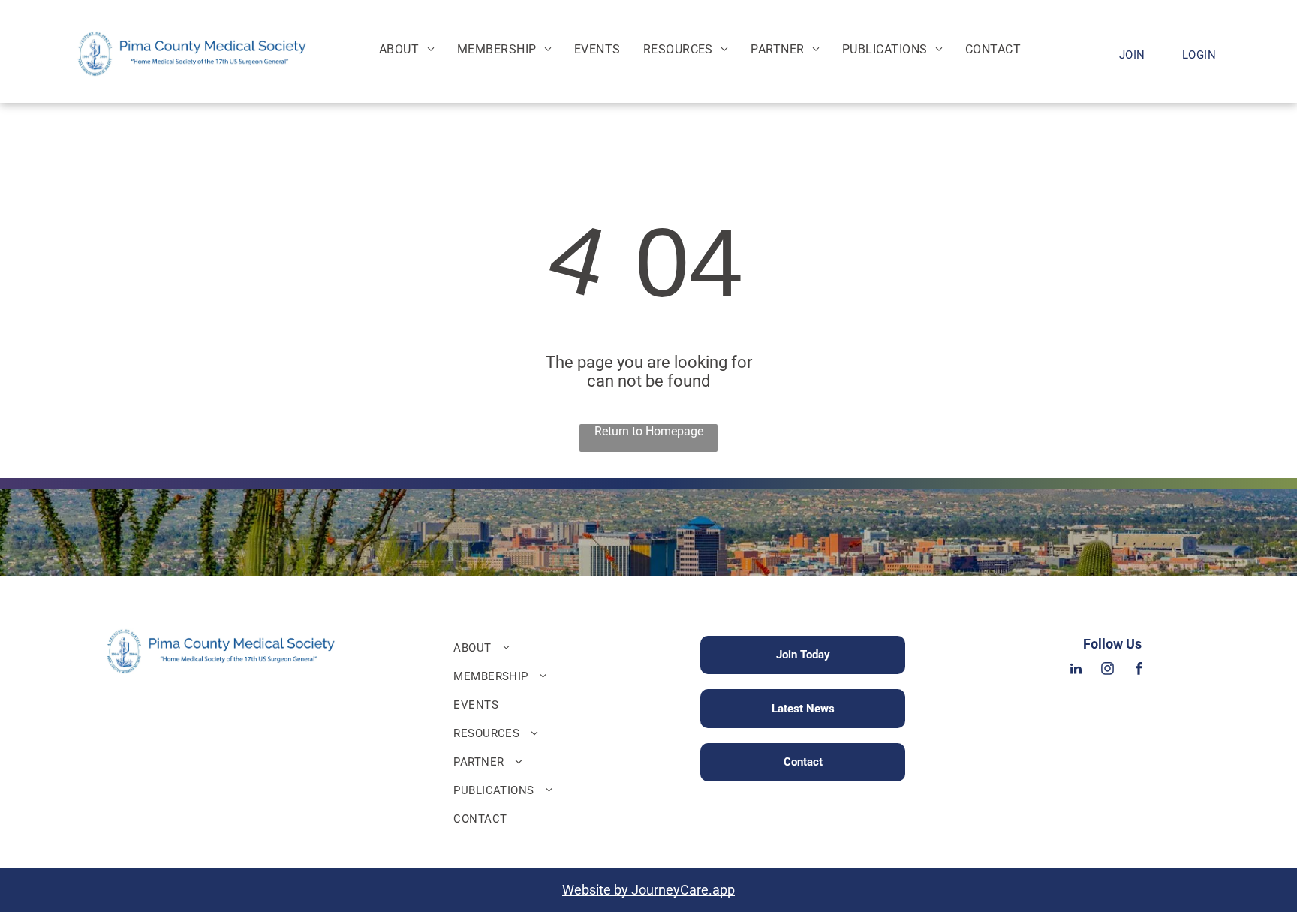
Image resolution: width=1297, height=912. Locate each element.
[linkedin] (1076, 670)
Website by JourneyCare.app (648, 890)
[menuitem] (407, 48)
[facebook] (1139, 670)
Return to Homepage (648, 431)
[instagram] (1108, 670)
